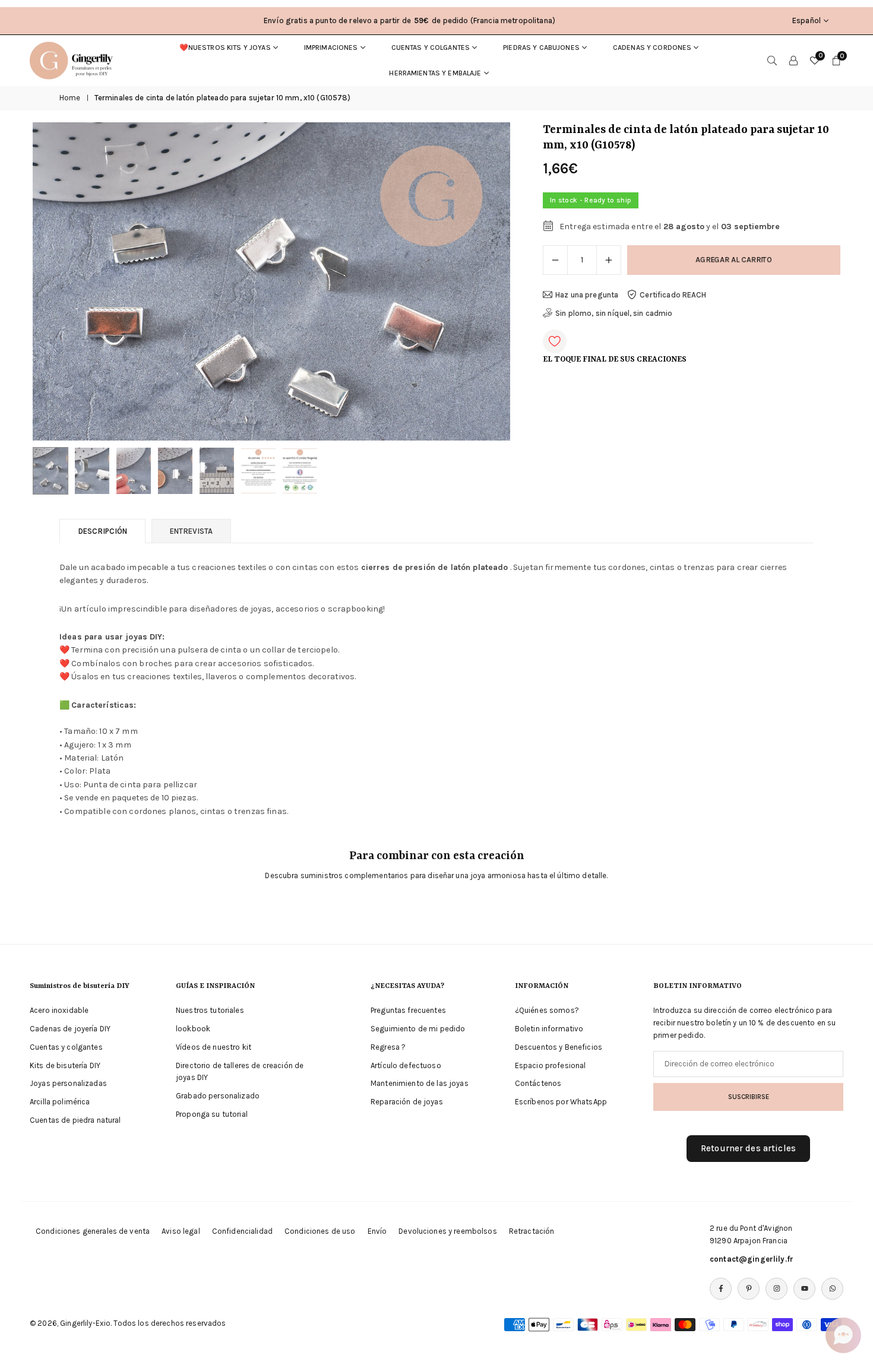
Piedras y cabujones (541, 47)
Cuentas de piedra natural (75, 1120)
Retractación (532, 1231)
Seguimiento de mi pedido (418, 1028)
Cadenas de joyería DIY (70, 1028)
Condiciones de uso (320, 1231)
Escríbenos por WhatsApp (561, 1101)
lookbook (193, 1028)
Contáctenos (538, 1083)
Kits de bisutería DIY (65, 1065)
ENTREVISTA (191, 531)
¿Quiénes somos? (547, 1010)
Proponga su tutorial (212, 1114)
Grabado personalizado (218, 1095)
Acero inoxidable (59, 1010)
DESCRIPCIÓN (102, 531)
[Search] (772, 60)
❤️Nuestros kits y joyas (225, 47)
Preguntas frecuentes (408, 1010)
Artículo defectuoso (406, 1065)
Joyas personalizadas (68, 1083)
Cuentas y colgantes (430, 47)
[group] (271, 281)
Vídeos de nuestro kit (213, 1047)
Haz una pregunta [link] (586, 294)
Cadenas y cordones (652, 47)
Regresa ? (388, 1047)
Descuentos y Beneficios (558, 1047)
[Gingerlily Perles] (74, 59)
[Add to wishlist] (555, 341)
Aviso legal (181, 1231)
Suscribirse (748, 1096)
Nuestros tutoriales (210, 1010)
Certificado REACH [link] (673, 294)
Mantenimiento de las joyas (420, 1083)
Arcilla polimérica (60, 1101)
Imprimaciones (331, 47)
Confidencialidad (242, 1231)
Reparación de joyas (407, 1101)
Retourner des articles (748, 1148)
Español (806, 20)
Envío (377, 1231)
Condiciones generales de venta (93, 1231)
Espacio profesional (550, 1065)
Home (70, 97)
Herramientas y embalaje (435, 73)
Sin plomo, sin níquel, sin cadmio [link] (614, 313)
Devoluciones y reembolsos (447, 1231)
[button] (481, 281)
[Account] (793, 60)
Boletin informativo (549, 1028)
